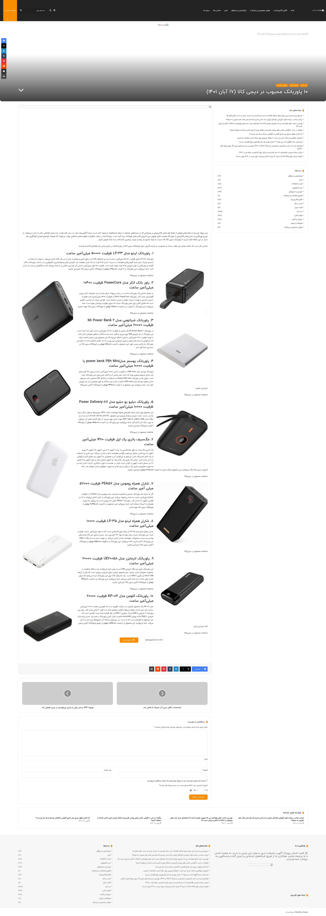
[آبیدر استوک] (163, 25)
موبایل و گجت (282, 85)
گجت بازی (298, 207)
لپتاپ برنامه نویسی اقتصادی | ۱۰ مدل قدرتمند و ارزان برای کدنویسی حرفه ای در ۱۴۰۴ (270, 152)
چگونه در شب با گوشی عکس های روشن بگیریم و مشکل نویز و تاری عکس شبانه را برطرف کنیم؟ (266, 130)
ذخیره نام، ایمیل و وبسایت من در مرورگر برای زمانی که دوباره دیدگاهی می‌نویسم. (176, 781)
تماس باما (217, 10)
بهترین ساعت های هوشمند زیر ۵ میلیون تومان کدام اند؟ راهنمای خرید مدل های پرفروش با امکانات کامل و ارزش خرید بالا (201, 819)
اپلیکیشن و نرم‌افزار (238, 10)
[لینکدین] (176, 669)
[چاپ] (151, 669)
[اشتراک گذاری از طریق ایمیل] (3, 71)
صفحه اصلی (301, 34)
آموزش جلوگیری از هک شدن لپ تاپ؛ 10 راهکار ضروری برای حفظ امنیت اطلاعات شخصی (269, 138)
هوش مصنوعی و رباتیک (260, 10)
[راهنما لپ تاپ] (318, 11)
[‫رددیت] (157, 669)
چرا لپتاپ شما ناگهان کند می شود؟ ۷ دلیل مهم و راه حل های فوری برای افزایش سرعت (270, 142)
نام (206, 759)
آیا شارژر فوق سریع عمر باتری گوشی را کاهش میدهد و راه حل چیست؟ (275, 134)
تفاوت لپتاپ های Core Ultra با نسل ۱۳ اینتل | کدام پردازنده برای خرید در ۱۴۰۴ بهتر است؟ (269, 156)
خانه (292, 10)
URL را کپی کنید (129, 640)
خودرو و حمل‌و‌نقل (295, 192)
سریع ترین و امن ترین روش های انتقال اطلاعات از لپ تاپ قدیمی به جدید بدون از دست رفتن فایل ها (264, 115)
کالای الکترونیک (281, 10)
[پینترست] (163, 669)
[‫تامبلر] (170, 669)
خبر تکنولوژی (297, 188)
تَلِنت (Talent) (297, 184)
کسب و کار (298, 203)
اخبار (226, 10)
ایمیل (205, 770)
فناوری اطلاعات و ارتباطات (292, 195)
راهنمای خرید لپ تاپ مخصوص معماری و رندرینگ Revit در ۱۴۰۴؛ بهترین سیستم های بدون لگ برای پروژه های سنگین (164, 878)
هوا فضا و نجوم (296, 223)
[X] (3, 45)
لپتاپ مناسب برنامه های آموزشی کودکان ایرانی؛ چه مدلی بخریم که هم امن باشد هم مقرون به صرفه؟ (264, 119)
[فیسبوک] (3, 40)
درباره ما (206, 10)
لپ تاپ (293, 34)
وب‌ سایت (107, 770)
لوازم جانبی (294, 85)
